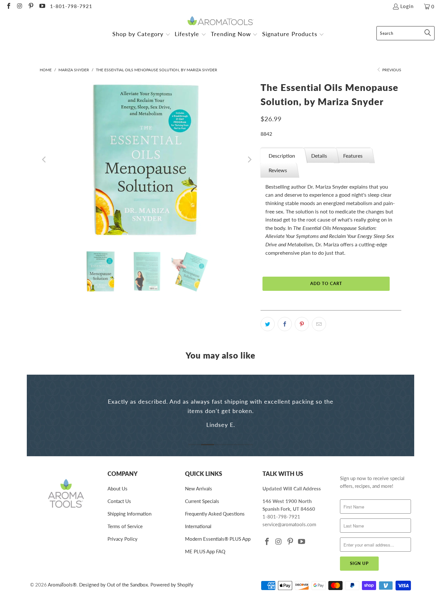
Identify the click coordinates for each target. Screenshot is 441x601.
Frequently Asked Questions (215, 514)
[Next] (249, 159)
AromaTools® (62, 584)
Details (319, 156)
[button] (141, 34)
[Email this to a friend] (319, 324)
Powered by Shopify (171, 584)
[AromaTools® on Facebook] (8, 6)
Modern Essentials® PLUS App (218, 539)
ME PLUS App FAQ (205, 551)
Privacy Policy (123, 539)
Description (282, 156)
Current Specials (202, 501)
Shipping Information (129, 514)
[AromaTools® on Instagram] (19, 6)
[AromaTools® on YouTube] (41, 6)
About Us (118, 488)
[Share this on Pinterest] (302, 324)
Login (407, 6)
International (198, 526)
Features (353, 156)
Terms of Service (125, 526)
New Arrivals (198, 488)
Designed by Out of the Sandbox (113, 584)
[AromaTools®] (221, 21)
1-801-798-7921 (71, 6)
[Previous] (44, 159)
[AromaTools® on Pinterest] (30, 6)
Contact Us (119, 501)
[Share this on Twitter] (268, 324)
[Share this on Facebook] (285, 324)
